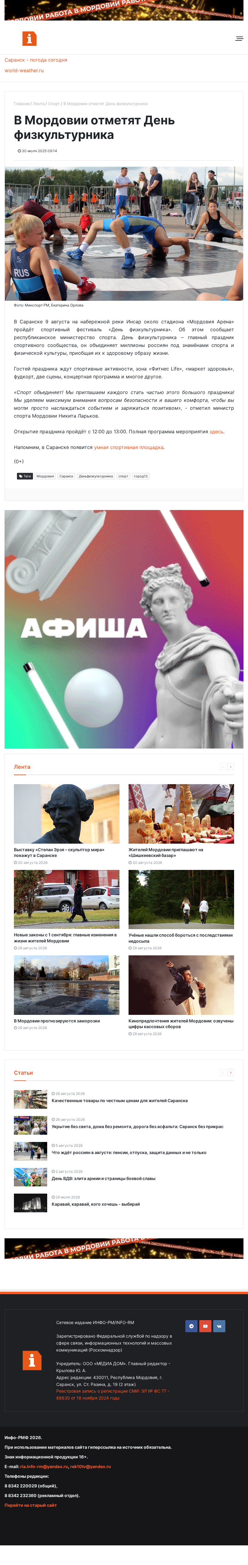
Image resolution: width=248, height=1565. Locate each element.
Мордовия (45, 476)
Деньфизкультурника (96, 476)
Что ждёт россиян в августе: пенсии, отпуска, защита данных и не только (129, 1152)
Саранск (66, 476)
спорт (123, 476)
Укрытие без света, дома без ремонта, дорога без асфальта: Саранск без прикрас (138, 1126)
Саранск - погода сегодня (36, 60)
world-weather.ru (24, 70)
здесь (216, 431)
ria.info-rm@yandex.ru (44, 1466)
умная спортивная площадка (128, 447)
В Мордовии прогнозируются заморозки (57, 1020)
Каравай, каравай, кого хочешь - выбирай (96, 1204)
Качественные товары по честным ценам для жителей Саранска (120, 1100)
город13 (141, 476)
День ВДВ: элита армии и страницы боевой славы (103, 1178)
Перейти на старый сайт (31, 1505)
